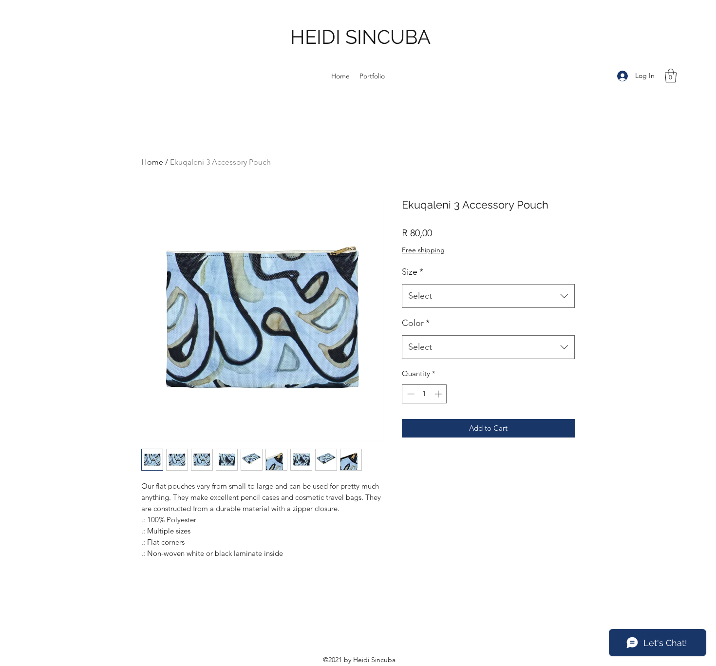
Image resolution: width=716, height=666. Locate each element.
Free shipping (423, 250)
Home (152, 162)
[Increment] (439, 394)
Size (412, 271)
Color (416, 323)
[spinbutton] (424, 394)
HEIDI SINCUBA (360, 36)
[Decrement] (409, 394)
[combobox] (488, 296)
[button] (671, 76)
